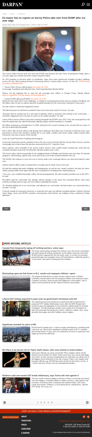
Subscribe (26, 429)
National (21, 14)
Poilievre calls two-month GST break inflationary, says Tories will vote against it (40, 375)
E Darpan (25, 433)
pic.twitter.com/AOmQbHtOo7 (34, 95)
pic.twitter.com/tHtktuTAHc (12, 83)
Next (85, 209)
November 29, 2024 (38, 99)
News (12, 14)
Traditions (26, 420)
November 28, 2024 (40, 87)
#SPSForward (84, 81)
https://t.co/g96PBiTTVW (12, 95)
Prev (6, 209)
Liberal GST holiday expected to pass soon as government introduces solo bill (39, 299)
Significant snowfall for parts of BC (19, 324)
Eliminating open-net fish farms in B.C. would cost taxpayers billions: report (38, 273)
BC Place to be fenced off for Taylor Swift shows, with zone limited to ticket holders (42, 350)
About (24, 416)
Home (4, 14)
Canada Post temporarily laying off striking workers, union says (32, 248)
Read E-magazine (10, 417)
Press (24, 424)
